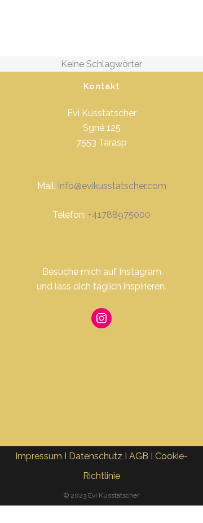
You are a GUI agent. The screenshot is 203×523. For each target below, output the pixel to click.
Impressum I (42, 456)
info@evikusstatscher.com (112, 186)
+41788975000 (119, 214)
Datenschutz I (99, 456)
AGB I (142, 456)
